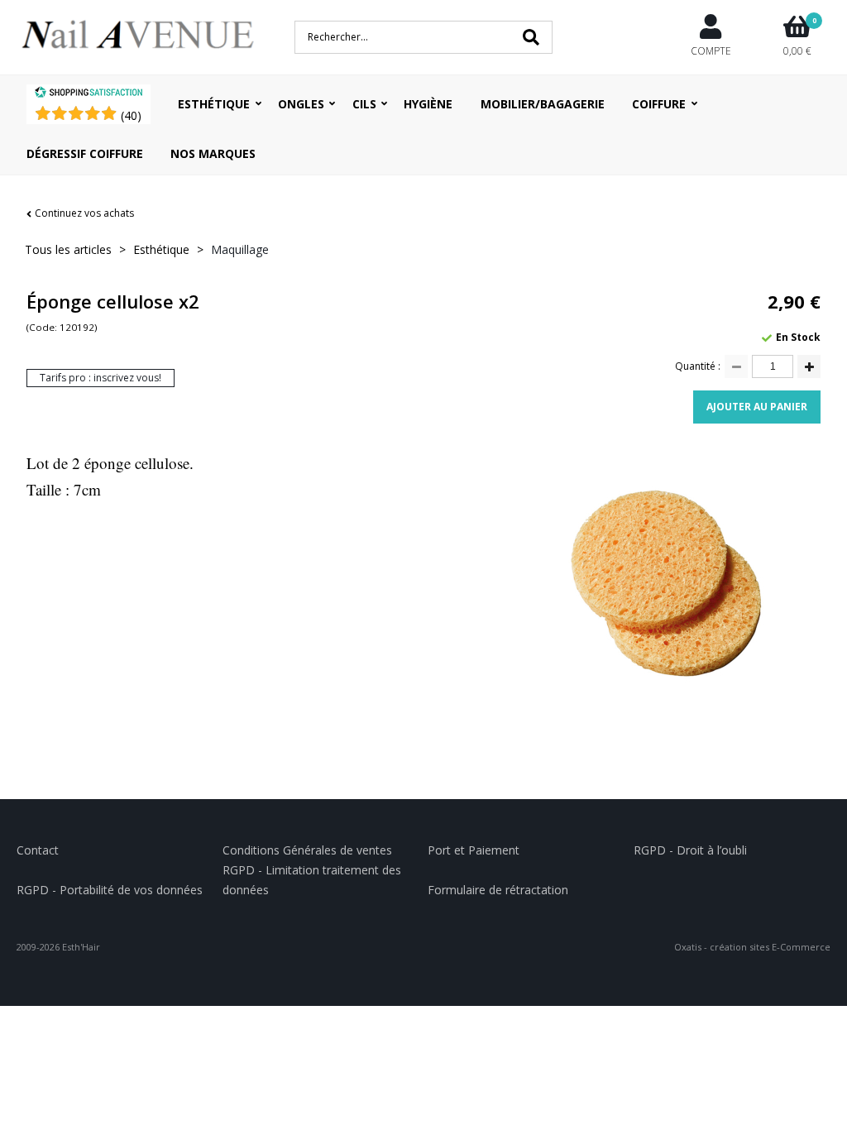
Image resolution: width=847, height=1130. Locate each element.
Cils (364, 104)
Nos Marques (213, 153)
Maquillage (240, 249)
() (131, 115)
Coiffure (659, 104)
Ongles (301, 104)
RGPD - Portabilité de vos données (110, 890)
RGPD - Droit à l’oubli (690, 850)
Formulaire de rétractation (498, 890)
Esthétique (214, 104)
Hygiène (428, 104)
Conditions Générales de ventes (307, 850)
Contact (38, 850)
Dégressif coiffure (84, 153)
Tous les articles (68, 249)
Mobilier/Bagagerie (543, 104)
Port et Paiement (473, 850)
